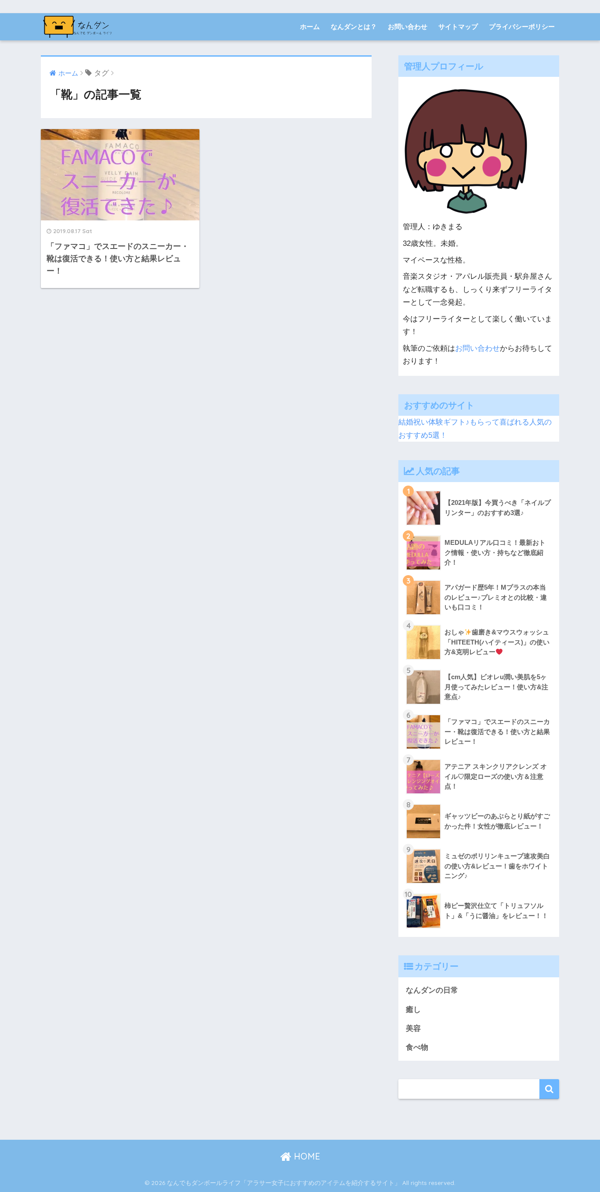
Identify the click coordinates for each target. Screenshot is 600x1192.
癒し (413, 1009)
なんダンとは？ (354, 26)
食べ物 (417, 1047)
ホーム (310, 26)
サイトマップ (458, 26)
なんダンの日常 (432, 990)
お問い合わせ (407, 26)
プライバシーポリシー (522, 26)
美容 (413, 1028)
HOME (305, 1156)
